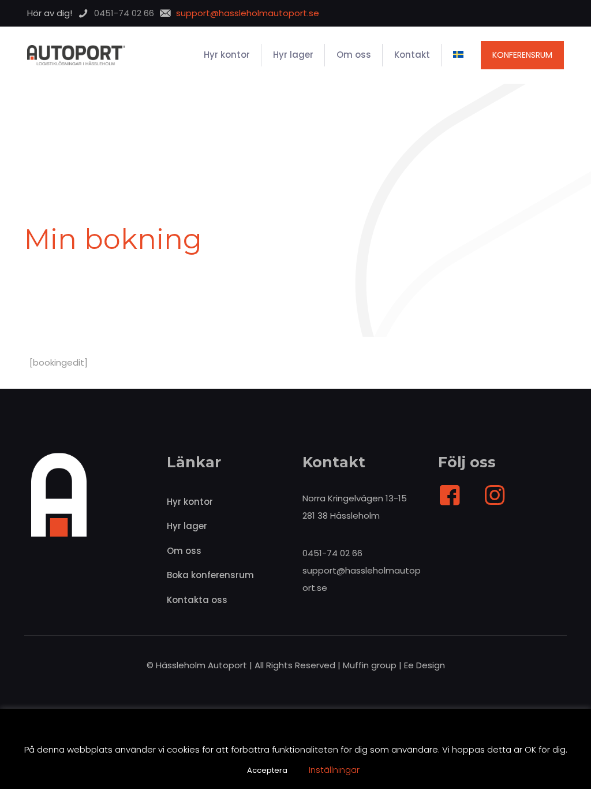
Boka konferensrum (210, 575)
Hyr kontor (190, 502)
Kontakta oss (197, 600)
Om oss (184, 551)
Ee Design (424, 665)
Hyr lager (187, 526)
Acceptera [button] (267, 770)
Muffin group (370, 665)
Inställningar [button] (334, 770)
